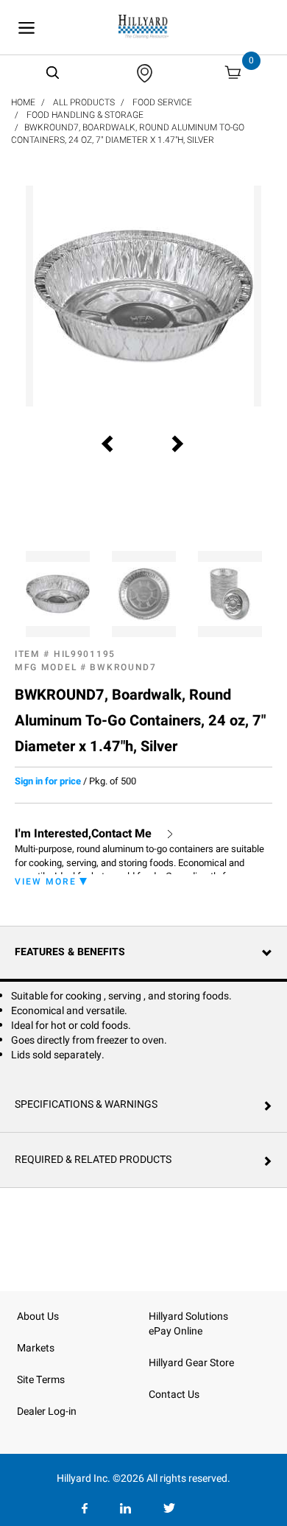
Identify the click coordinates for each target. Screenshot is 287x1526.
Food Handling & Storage (85, 115)
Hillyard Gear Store (191, 1363)
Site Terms (41, 1380)
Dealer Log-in (47, 1411)
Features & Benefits (70, 952)
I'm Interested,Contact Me (83, 834)
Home (23, 102)
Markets (35, 1348)
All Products (84, 102)
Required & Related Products (93, 1159)
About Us (38, 1316)
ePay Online (175, 1331)
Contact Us (174, 1394)
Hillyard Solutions (188, 1316)
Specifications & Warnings (86, 1104)
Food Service (162, 102)
